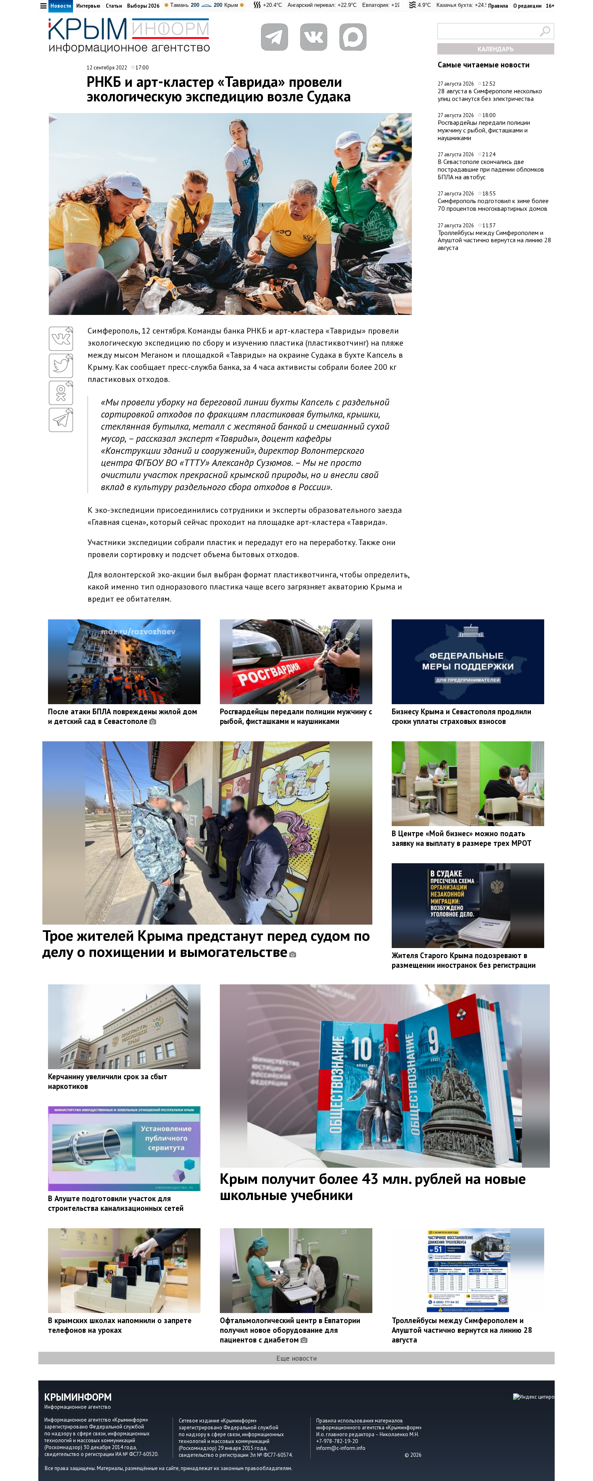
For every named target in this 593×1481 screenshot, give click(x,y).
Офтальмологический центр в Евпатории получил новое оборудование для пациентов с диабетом (290, 1330)
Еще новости (296, 1358)
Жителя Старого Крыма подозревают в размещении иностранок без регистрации (464, 960)
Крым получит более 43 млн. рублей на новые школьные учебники (373, 1186)
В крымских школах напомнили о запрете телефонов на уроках (120, 1325)
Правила (498, 5)
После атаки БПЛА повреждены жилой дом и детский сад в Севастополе (122, 716)
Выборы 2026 (143, 5)
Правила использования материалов (359, 1420)
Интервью (88, 5)
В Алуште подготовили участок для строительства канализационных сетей (116, 1203)
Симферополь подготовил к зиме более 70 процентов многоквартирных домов (493, 204)
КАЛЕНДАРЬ (496, 49)
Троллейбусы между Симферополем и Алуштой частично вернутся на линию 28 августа (494, 240)
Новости (60, 5)
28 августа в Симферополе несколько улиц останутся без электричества (490, 95)
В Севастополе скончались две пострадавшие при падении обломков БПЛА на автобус (491, 168)
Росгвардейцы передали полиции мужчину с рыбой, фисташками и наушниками (484, 129)
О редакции (527, 5)
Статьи (114, 5)
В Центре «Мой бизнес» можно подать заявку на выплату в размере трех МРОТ (462, 838)
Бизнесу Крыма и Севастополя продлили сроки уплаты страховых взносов (461, 716)
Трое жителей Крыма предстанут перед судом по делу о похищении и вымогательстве (206, 943)
